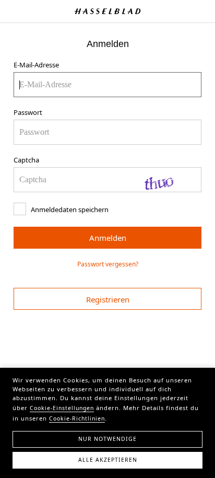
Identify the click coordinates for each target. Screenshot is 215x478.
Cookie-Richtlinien (77, 418)
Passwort (28, 112)
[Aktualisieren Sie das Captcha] (167, 179)
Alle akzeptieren (107, 459)
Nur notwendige (107, 438)
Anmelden (107, 237)
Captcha (26, 160)
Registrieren (107, 299)
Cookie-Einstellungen (62, 408)
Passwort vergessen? (107, 264)
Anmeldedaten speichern (69, 209)
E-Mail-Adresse (36, 64)
